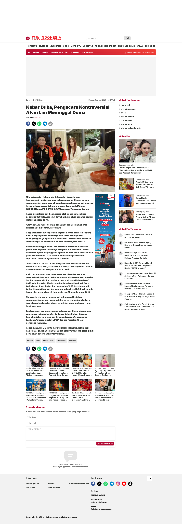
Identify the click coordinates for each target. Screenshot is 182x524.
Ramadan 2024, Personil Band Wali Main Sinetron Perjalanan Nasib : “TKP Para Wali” (138, 265)
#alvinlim (30, 341)
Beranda (29, 100)
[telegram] (45, 123)
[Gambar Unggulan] (70, 160)
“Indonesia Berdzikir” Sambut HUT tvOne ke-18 (138, 236)
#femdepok (126, 124)
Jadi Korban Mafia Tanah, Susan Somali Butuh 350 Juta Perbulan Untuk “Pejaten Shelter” (139, 306)
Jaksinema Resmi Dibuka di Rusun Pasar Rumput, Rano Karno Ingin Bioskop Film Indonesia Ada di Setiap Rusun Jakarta (59, 376)
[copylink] (50, 123)
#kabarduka (61, 341)
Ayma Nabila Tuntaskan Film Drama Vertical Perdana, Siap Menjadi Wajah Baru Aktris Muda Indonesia (146, 204)
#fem (38, 341)
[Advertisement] (91, 17)
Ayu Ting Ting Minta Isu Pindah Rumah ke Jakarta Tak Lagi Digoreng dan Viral (105, 374)
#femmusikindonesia (131, 128)
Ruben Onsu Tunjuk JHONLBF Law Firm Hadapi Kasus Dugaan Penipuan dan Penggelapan (81, 375)
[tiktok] (130, 484)
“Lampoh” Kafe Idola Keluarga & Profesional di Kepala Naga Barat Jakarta (139, 296)
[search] (127, 38)
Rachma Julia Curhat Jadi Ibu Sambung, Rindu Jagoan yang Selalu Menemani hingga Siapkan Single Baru (35, 376)
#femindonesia (48, 341)
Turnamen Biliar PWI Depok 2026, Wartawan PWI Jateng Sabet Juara (36, 398)
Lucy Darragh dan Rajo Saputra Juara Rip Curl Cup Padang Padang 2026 (58, 398)
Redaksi (37, 118)
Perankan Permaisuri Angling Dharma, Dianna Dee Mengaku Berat (138, 245)
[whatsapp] (39, 123)
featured (72, 341)
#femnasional (127, 116)
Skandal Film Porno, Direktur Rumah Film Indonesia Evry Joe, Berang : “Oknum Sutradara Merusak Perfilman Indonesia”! (138, 287)
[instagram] (118, 484)
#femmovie (126, 120)
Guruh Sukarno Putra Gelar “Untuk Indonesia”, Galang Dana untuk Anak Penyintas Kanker (81, 399)
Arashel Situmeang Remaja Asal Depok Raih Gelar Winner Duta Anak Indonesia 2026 (145, 187)
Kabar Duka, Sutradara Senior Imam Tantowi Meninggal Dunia (105, 397)
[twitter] (34, 123)
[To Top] (149, 478)
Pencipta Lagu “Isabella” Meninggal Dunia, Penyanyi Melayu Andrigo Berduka (136, 255)
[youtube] (124, 484)
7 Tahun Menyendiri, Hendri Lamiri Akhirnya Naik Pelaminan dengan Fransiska (140, 276)
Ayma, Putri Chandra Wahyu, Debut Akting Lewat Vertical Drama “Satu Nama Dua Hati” (145, 218)
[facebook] (28, 123)
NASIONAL (38, 100)
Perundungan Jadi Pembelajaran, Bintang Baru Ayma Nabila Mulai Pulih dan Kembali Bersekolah (135, 170)
